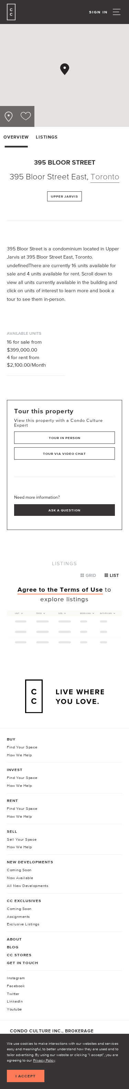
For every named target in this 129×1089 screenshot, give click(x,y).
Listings (47, 137)
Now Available (20, 878)
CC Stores (19, 955)
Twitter (13, 994)
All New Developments (27, 886)
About (14, 939)
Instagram (16, 978)
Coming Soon (19, 870)
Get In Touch (22, 963)
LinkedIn (15, 1001)
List (114, 575)
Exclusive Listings (23, 924)
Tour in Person (64, 438)
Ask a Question (64, 510)
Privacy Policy (44, 1060)
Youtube (14, 1009)
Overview (16, 137)
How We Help (19, 755)
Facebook (16, 986)
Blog (13, 947)
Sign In (98, 12)
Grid (91, 575)
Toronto (104, 176)
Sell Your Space (22, 839)
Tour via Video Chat (64, 453)
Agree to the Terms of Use (60, 589)
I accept (25, 1076)
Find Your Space (22, 747)
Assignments (18, 916)
